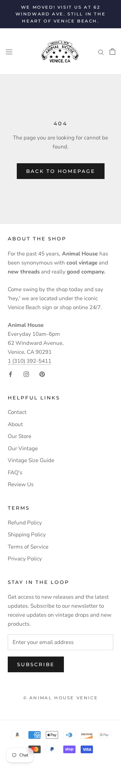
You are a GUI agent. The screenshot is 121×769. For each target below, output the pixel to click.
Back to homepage (60, 171)
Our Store (19, 436)
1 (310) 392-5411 (29, 361)
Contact (17, 412)
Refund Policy (25, 522)
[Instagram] (26, 373)
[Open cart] (112, 51)
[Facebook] (10, 373)
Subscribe (36, 664)
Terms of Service (28, 546)
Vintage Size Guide (31, 460)
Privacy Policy (25, 558)
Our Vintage (23, 448)
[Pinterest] (42, 373)
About (15, 424)
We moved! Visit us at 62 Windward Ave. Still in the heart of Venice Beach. (60, 13)
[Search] (101, 51)
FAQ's (15, 472)
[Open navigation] (9, 51)
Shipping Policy (27, 534)
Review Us (21, 484)
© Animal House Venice (60, 697)
